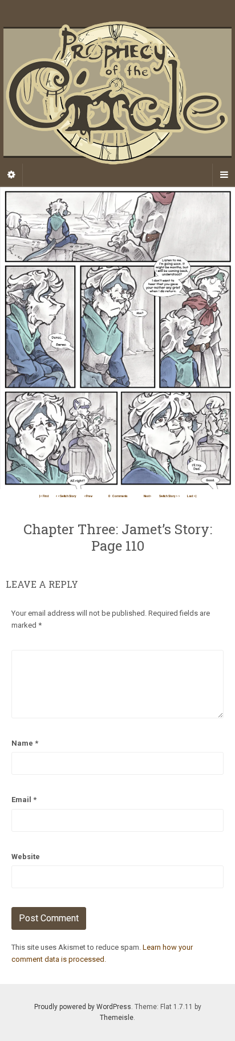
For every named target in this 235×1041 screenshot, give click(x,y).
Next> (148, 496)
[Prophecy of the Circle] (117, 93)
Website (25, 856)
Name (24, 743)
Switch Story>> (169, 496)
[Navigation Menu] (223, 175)
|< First (43, 496)
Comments (118, 496)
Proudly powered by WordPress (82, 1007)
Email (24, 799)
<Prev (88, 496)
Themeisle (116, 1018)
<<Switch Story (65, 496)
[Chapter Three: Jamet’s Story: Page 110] (117, 338)
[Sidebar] (11, 175)
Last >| (191, 496)
